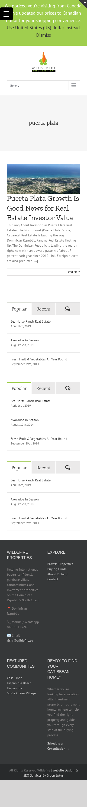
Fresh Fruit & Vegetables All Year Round (39, 359)
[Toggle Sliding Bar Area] (83, 4)
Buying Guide (57, 569)
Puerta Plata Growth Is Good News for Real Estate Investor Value (43, 208)
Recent (43, 309)
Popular (19, 309)
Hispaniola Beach (19, 683)
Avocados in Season (25, 340)
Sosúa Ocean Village (21, 693)
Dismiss (43, 35)
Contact (52, 579)
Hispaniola (14, 688)
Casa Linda (14, 678)
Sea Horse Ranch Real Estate (31, 321)
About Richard (57, 574)
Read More (73, 272)
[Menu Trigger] (6, 13)
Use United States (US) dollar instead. (43, 28)
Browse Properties (60, 564)
